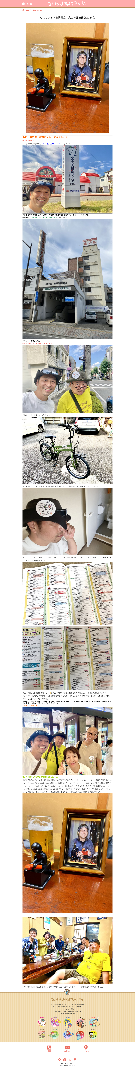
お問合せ (67, 1051)
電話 (49, 1051)
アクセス (86, 1051)
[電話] (49, 1047)
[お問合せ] (67, 1047)
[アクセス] (86, 1047)
